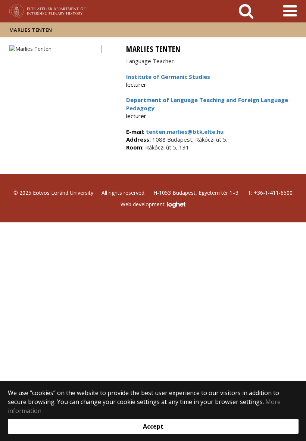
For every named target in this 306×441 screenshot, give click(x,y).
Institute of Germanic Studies (168, 76)
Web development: (144, 204)
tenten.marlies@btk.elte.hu (184, 131)
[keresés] (246, 11)
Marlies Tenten (30, 30)
